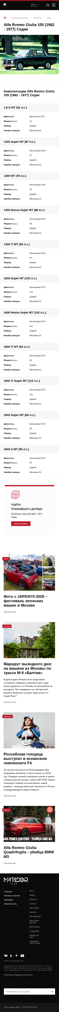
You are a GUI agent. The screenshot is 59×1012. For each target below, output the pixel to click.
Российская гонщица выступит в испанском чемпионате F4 (25, 758)
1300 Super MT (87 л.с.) (19, 141)
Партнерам (8, 900)
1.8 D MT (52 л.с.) (15, 107)
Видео (32, 895)
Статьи (33, 904)
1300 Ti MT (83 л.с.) (17, 244)
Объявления (35, 916)
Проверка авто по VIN (35, 942)
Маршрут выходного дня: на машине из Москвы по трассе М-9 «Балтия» (28, 668)
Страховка (34, 931)
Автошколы (35, 927)
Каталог (33, 912)
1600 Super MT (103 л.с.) (20, 278)
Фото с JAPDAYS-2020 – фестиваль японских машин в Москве (25, 600)
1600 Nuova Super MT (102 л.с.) (25, 312)
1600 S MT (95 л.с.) (16, 449)
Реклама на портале (12, 896)
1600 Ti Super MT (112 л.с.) (22, 380)
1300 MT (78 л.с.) (15, 175)
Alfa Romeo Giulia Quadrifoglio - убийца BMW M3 (29, 852)
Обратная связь (10, 904)
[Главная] (5, 18)
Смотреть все (10, 612)
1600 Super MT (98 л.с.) (19, 415)
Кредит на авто (34, 936)
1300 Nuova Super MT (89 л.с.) (24, 210)
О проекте (8, 892)
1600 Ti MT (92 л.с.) (17, 346)
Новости (33, 899)
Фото (32, 891)
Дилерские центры (34, 922)
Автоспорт (34, 908)
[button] (55, 71)
